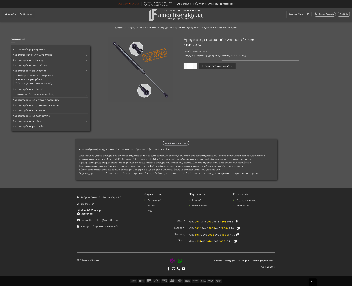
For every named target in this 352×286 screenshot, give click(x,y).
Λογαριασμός (155, 200)
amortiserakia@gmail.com (99, 220)
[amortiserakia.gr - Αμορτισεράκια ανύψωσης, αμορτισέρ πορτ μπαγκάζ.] (176, 15)
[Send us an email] (173, 269)
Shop (139, 28)
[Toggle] (86, 55)
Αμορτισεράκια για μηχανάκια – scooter (36, 105)
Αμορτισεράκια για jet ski (28, 89)
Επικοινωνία (243, 206)
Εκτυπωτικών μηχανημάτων (29, 49)
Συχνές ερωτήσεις (246, 200)
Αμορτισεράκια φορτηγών (28, 126)
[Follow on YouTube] (183, 269)
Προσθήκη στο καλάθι (217, 66)
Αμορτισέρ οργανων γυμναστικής (32, 55)
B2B (150, 211)
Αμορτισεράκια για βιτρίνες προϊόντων (36, 100)
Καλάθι (151, 206)
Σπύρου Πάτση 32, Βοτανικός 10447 (100, 197)
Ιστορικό (196, 200)
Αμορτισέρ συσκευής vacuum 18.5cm (219, 28)
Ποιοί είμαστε (199, 206)
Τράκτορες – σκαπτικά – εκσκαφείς (34, 83)
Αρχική (131, 28)
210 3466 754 (86, 204)
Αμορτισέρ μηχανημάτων (187, 28)
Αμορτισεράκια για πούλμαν (29, 110)
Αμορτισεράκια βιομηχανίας (158, 28)
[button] (308, 14)
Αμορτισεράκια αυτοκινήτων (30, 65)
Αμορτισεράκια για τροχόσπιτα (31, 116)
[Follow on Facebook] (168, 269)
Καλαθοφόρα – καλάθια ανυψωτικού (34, 75)
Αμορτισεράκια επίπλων (27, 121)
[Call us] (178, 269)
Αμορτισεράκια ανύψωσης (28, 60)
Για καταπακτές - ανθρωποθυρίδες (33, 94)
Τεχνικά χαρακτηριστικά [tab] (176, 143)
